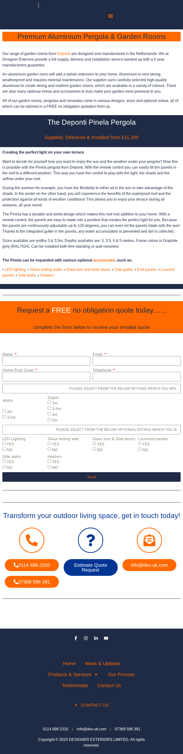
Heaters (55, 456)
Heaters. (47, 275)
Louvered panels (153, 439)
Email (98, 354)
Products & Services (69, 674)
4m (55, 414)
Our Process (121, 674)
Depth (53, 398)
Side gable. (124, 269)
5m (55, 420)
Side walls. (27, 275)
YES (10, 444)
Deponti (63, 54)
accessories (104, 260)
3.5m (11, 417)
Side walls (11, 456)
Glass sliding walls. (46, 269)
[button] (110, 16)
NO (9, 449)
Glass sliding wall (63, 439)
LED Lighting (13, 439)
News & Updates (102, 663)
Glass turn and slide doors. (88, 269)
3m (9, 411)
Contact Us (109, 685)
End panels (146, 269)
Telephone (102, 370)
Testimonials (75, 685)
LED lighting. (16, 269)
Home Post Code (18, 370)
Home (69, 663)
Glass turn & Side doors (114, 439)
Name (8, 354)
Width (7, 400)
